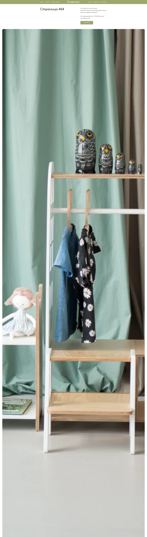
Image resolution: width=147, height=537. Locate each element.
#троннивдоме (56, 2)
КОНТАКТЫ (104, 2)
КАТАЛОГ (47, 2)
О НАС (41, 2)
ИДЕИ (89, 2)
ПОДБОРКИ (96, 2)
